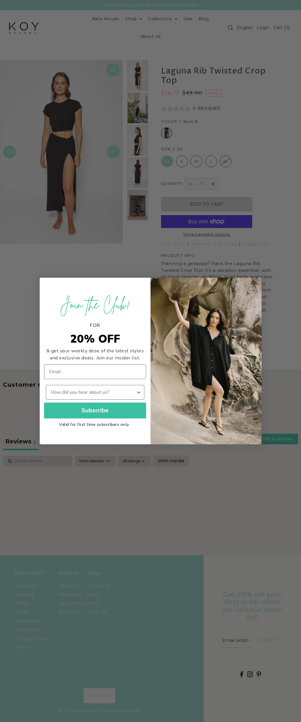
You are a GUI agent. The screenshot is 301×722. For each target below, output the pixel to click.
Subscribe (94, 410)
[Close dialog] (254, 285)
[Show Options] (139, 392)
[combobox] (93, 392)
